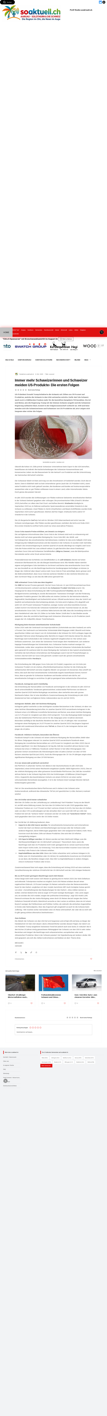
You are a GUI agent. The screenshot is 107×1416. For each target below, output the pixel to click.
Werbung (6, 1073)
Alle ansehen (98, 970)
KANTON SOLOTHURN (43, 360)
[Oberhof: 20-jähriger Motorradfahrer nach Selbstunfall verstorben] (20, 982)
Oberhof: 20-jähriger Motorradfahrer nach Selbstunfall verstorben (18, 996)
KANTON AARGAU (24, 360)
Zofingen (56, 1058)
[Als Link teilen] (31, 952)
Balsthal (80, 1062)
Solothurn (68, 1058)
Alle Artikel (9, 360)
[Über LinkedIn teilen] (26, 952)
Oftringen (69, 1062)
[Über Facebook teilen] (16, 952)
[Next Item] (98, 345)
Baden (58, 1062)
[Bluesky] (100, 2)
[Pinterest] (103, 2)
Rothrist (91, 1062)
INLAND (77, 360)
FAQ (4, 1069)
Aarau (79, 1058)
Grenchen (90, 1058)
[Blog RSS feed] (5, 1081)
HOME (6, 332)
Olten (45, 1058)
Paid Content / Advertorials (11, 1077)
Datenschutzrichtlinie (10, 1086)
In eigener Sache (8, 1065)
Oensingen (47, 1062)
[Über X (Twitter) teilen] (21, 952)
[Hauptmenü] (102, 332)
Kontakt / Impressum (9, 1057)
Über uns (6, 1061)
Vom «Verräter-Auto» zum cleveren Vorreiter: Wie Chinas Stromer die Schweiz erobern (87, 996)
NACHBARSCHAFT (63, 360)
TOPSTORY (18, 946)
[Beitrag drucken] (36, 952)
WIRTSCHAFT (19, 943)
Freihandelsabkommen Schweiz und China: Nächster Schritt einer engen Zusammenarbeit (51, 996)
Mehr (86, 360)
